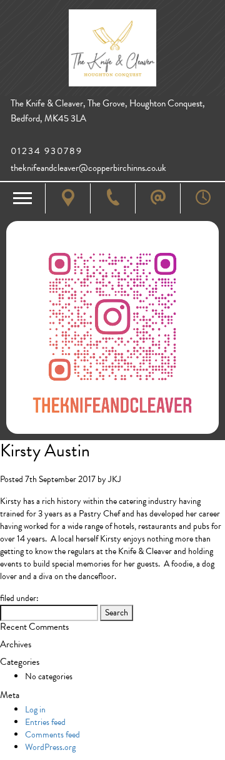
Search (116, 612)
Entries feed (45, 722)
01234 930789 (46, 151)
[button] (22, 198)
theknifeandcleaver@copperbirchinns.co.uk (88, 168)
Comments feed (52, 734)
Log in (35, 709)
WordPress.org (50, 747)
